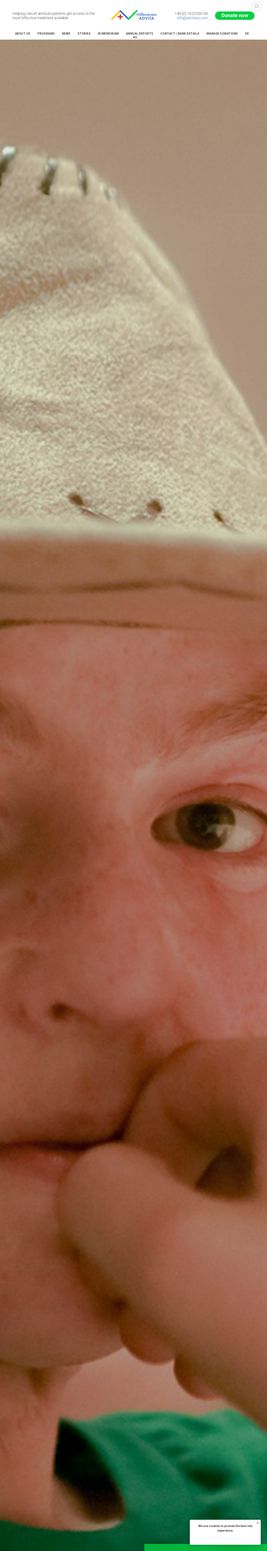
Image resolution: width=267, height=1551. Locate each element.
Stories (84, 33)
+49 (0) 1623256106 (191, 13)
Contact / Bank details (179, 33)
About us (22, 33)
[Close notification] (258, 1523)
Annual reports (139, 33)
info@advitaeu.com (192, 18)
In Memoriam (108, 33)
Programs (46, 33)
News (66, 33)
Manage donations (222, 33)
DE (247, 33)
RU (135, 37)
